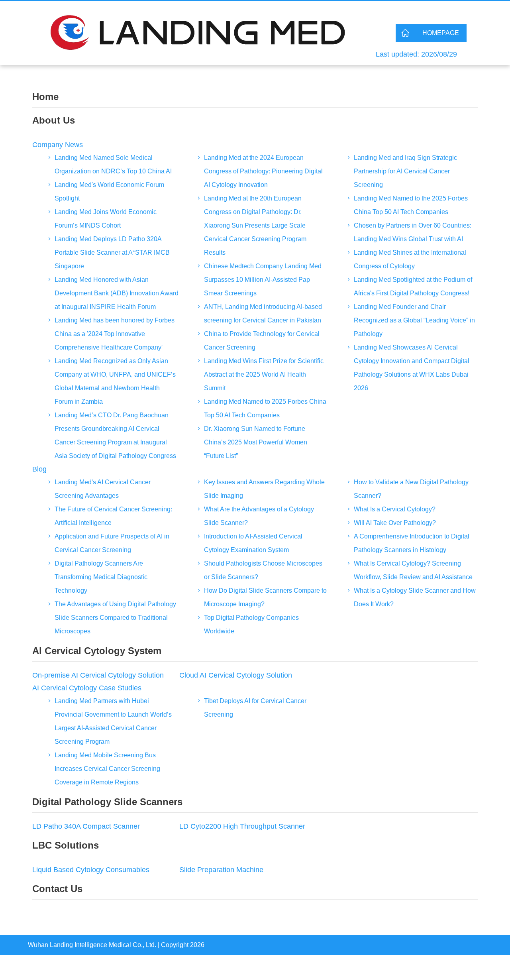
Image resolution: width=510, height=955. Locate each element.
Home (45, 96)
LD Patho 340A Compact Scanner (86, 826)
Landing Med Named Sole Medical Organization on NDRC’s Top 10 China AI (113, 164)
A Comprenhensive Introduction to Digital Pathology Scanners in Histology (411, 543)
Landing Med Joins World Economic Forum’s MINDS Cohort (106, 218)
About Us (53, 120)
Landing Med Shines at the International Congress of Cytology (410, 259)
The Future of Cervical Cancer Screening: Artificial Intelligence (113, 516)
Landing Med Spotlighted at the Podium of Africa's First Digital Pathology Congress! (413, 286)
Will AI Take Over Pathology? (395, 522)
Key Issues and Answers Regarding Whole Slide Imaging (264, 489)
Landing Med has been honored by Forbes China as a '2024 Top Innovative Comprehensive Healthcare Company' (115, 334)
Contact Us (57, 888)
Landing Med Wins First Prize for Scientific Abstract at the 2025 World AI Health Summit (264, 374)
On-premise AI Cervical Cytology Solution (98, 675)
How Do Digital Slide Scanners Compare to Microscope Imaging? (265, 597)
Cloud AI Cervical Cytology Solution (235, 675)
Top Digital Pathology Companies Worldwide (251, 624)
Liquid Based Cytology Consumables (90, 870)
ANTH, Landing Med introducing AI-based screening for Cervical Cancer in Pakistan (263, 313)
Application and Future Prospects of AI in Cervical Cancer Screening (112, 543)
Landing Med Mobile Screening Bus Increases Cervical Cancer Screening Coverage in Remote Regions (107, 769)
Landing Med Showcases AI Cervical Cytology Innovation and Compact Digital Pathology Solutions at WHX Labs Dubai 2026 (411, 367)
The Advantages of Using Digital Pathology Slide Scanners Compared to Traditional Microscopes (115, 618)
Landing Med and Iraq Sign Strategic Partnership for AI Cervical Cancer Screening (405, 171)
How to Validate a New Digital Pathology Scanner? (411, 489)
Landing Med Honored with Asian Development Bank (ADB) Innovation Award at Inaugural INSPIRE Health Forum (116, 293)
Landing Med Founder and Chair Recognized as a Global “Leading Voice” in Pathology (414, 320)
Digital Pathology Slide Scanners (107, 801)
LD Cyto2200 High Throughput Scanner (242, 826)
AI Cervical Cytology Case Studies (86, 688)
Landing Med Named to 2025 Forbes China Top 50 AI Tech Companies (265, 408)
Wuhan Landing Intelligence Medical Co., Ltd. (92, 944)
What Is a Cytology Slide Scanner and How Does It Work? (415, 597)
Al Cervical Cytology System (96, 650)
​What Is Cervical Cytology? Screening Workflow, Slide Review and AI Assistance (413, 570)
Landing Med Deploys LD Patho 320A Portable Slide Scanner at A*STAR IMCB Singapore (112, 252)
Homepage (440, 32)
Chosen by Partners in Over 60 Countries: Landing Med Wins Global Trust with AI (412, 232)
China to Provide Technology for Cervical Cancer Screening (262, 340)
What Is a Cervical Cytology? (394, 509)
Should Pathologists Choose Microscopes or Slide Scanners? (263, 570)
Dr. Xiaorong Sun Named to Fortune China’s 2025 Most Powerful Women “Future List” (255, 442)
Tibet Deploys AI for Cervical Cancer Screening (255, 708)
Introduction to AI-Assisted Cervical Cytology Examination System (253, 543)
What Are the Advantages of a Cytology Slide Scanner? (259, 516)
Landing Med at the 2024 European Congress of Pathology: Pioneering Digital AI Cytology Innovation (263, 171)
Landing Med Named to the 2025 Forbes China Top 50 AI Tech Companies (411, 205)
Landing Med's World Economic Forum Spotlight (109, 191)
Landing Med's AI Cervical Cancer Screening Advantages (103, 489)
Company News (57, 145)
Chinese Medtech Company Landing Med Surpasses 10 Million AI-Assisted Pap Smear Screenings (263, 280)
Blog (39, 469)
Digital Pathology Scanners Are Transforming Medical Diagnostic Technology (101, 577)
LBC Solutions (65, 845)
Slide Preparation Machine (221, 870)
